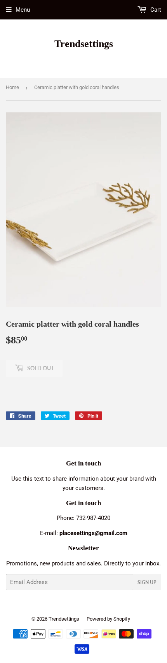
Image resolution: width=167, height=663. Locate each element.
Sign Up (146, 582)
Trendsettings (83, 43)
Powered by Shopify (108, 619)
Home (12, 87)
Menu (23, 9)
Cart (155, 9)
